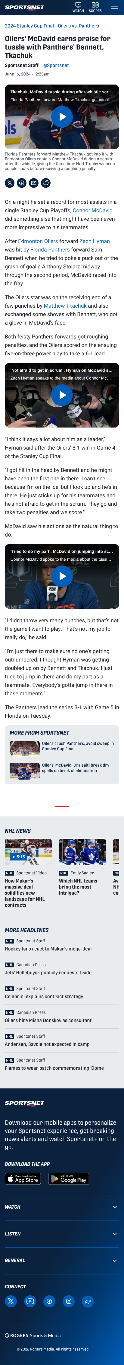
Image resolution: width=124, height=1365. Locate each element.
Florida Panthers (50, 249)
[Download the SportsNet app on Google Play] (68, 1178)
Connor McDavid (93, 210)
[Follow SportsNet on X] (11, 1301)
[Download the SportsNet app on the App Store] (23, 1178)
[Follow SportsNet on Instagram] (69, 1301)
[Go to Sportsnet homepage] (24, 8)
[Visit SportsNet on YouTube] (30, 1301)
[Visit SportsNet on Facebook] (49, 1301)
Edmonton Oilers (38, 241)
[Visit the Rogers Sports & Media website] (32, 1335)
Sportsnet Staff (22, 65)
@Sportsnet (56, 65)
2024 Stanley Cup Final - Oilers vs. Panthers (52, 26)
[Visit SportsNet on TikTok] (88, 1301)
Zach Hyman (94, 241)
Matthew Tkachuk (65, 305)
